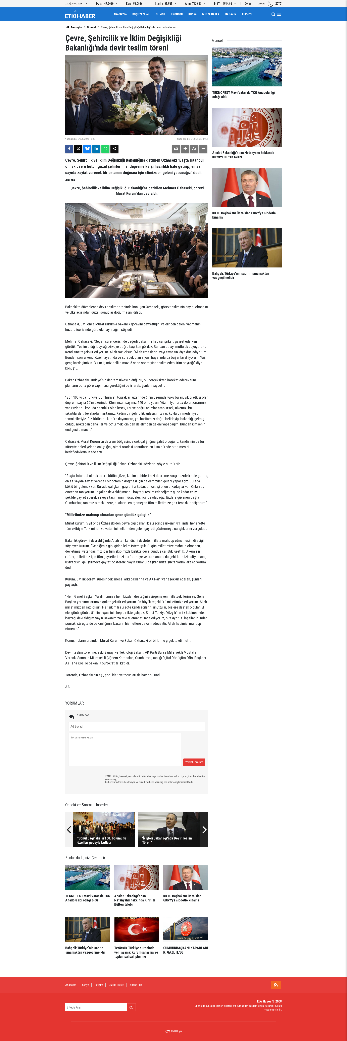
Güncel (161, 14)
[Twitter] (78, 149)
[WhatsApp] (105, 149)
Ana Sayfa (120, 14)
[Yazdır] (176, 149)
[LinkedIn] (96, 149)
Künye (85, 984)
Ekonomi (177, 14)
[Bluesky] (87, 149)
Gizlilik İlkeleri (116, 984)
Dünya (192, 14)
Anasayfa (76, 27)
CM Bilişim (177, 1031)
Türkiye (247, 14)
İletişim (99, 984)
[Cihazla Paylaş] (114, 149)
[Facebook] (69, 149)
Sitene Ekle (136, 984)
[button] (185, 149)
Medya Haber (210, 14)
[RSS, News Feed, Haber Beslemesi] (276, 985)
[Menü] (279, 14)
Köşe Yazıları (141, 14)
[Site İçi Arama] (273, 14)
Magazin (230, 14)
